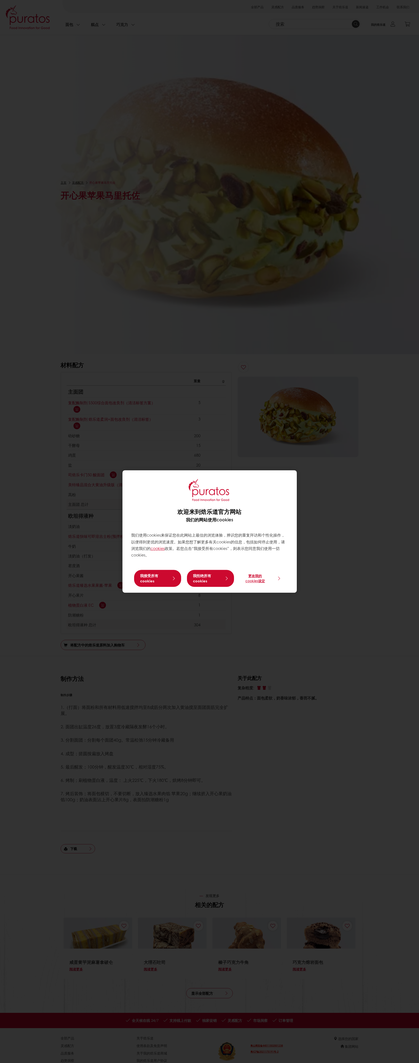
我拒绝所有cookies (202, 578)
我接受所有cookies (149, 578)
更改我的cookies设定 (255, 578)
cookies (158, 548)
